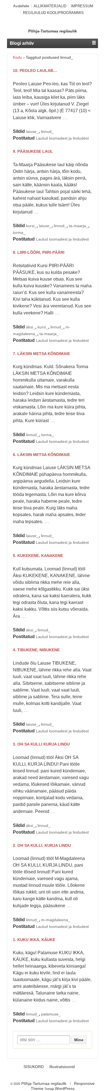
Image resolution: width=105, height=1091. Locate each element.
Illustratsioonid (62, 1066)
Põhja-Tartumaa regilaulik (52, 31)
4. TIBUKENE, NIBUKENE (36, 650)
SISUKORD (34, 1066)
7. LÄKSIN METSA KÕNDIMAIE (41, 353)
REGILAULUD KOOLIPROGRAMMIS (53, 13)
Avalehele (21, 6)
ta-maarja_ (78, 226)
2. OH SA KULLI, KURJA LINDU (42, 845)
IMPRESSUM (82, 6)
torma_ (19, 232)
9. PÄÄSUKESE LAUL (33, 151)
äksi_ (30, 327)
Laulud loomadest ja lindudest (62, 138)
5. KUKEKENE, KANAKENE (38, 555)
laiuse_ (32, 131)
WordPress (64, 1088)
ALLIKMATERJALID (50, 6)
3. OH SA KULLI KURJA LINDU (41, 744)
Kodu (17, 57)
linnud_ (47, 131)
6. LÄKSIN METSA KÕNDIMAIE (41, 454)
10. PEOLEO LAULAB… (35, 70)
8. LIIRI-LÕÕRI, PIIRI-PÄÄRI (38, 252)
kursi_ (31, 226)
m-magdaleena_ (55, 920)
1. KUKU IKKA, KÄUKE (34, 939)
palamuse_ (51, 1014)
